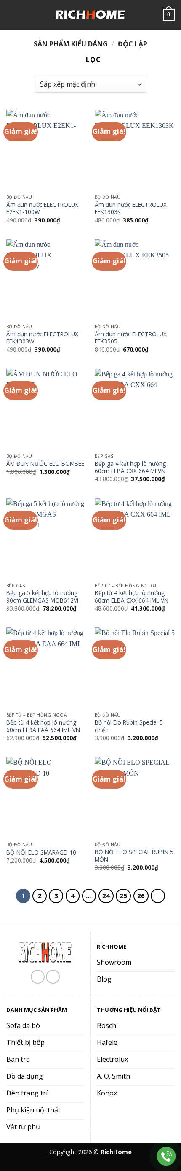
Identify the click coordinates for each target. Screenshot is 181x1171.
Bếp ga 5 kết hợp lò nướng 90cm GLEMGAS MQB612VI (42, 596)
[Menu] (11, 14)
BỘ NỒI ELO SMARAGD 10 (41, 852)
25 (123, 895)
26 (141, 895)
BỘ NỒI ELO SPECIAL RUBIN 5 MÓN (134, 855)
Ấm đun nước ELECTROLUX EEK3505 (131, 337)
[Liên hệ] (166, 1156)
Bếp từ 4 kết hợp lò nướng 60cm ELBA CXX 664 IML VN (131, 596)
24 (106, 895)
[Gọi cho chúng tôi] (53, 977)
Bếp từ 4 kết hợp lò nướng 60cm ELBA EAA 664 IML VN (43, 726)
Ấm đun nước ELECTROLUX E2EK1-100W (42, 208)
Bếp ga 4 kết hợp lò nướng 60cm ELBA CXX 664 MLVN (130, 467)
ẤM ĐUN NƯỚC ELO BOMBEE (45, 464)
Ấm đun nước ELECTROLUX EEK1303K (131, 208)
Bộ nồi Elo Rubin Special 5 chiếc (129, 726)
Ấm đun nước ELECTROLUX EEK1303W (42, 337)
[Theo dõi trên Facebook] (38, 977)
